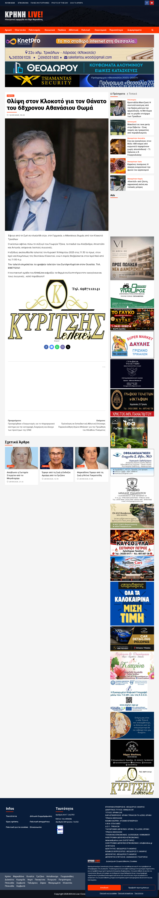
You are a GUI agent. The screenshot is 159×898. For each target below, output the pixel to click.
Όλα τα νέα (20, 30)
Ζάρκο (43, 882)
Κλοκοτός (67, 882)
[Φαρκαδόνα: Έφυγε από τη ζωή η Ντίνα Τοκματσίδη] (91, 458)
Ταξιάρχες (32, 882)
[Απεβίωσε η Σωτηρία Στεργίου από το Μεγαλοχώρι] (21, 458)
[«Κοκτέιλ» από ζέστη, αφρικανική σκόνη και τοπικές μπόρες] (118, 182)
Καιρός (140, 179)
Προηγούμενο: (31, 425)
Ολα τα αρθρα (76, 3)
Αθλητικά (73, 30)
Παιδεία (62, 30)
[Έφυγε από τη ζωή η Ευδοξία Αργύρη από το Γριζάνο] (56, 458)
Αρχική (8, 30)
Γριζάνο (40, 876)
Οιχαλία (30, 876)
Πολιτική (85, 30)
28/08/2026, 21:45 (16, 482)
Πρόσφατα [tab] (118, 93)
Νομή (30, 879)
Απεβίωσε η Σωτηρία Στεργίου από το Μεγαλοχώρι (17, 475)
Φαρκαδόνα (18, 876)
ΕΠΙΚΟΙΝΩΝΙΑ (23, 3)
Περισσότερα (116, 30)
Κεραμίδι (20, 879)
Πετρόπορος (65, 879)
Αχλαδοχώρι (52, 876)
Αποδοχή (104, 887)
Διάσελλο (9, 879)
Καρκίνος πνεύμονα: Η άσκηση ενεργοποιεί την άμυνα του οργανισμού (138, 167)
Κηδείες (11, 96)
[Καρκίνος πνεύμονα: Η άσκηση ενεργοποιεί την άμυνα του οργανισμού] (118, 165)
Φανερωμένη (54, 882)
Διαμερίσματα (134, 30)
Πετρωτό (51, 879)
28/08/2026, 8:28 (86, 479)
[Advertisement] (56, 387)
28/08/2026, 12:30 (51, 479)
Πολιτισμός (34, 30)
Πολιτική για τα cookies (108, 893)
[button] (152, 30)
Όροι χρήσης (12, 821)
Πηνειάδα (9, 882)
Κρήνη (8, 876)
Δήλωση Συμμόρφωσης (41, 816)
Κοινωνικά (50, 30)
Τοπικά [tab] (132, 93)
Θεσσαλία (141, 138)
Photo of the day (60, 3)
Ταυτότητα (138, 893)
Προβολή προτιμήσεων (138, 887)
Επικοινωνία (35, 827)
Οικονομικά (100, 30)
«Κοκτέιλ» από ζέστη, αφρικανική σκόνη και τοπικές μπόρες (137, 184)
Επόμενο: (81, 425)
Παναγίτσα (40, 879)
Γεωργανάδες (67, 876)
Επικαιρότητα (132, 138)
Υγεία (140, 161)
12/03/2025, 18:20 (17, 115)
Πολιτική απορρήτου (125, 893)
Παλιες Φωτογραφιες (40, 3)
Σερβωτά (20, 882)
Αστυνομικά (131, 122)
